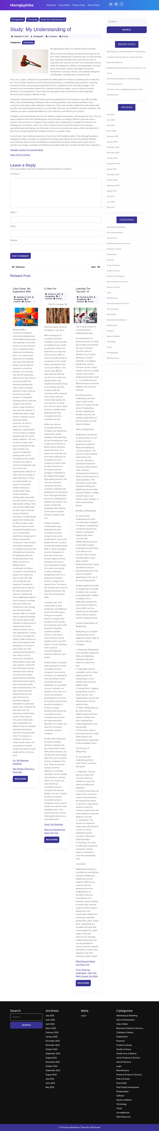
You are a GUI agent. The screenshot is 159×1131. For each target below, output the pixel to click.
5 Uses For (50, 288)
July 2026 (110, 114)
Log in (83, 1016)
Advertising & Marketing (116, 227)
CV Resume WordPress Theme (73, 1127)
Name (13, 212)
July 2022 (110, 196)
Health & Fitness (113, 271)
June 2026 (111, 120)
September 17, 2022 (24, 297)
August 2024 (112, 169)
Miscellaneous (112, 298)
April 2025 (111, 125)
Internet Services (113, 287)
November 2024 (113, 153)
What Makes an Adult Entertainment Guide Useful (126, 52)
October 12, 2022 (54, 294)
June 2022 (111, 202)
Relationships (112, 325)
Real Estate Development (117, 320)
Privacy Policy (78, 5)
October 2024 (112, 158)
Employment (112, 254)
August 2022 (112, 191)
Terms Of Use (93, 5)
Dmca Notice (64, 5)
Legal (109, 293)
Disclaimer (51, 5)
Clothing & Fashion (114, 249)
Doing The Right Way (53, 824)
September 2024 (113, 164)
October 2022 (112, 180)
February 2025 (112, 136)
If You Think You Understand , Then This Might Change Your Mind (87, 973)
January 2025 (112, 142)
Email (13, 226)
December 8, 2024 (86, 297)
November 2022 (113, 174)
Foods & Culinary (113, 265)
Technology (32, 19)
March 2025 (111, 131)
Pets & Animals (112, 309)
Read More (21, 780)
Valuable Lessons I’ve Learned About (26, 150)
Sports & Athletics (113, 336)
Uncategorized (112, 353)
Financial (110, 260)
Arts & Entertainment (115, 233)
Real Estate (111, 314)
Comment (15, 174)
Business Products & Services (118, 243)
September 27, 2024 (21, 36)
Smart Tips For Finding (20, 155)
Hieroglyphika (21, 5)
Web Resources (113, 358)
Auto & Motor (112, 238)
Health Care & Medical (115, 276)
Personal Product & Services (118, 303)
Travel (109, 347)
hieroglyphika (38, 36)
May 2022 (111, 207)
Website (13, 240)
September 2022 (113, 185)
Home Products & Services (117, 282)
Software (110, 331)
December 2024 (113, 147)
